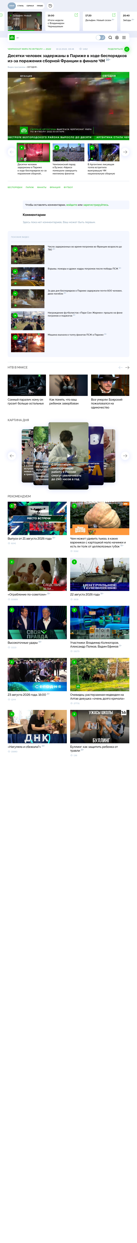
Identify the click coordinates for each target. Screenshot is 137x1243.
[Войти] (117, 37)
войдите (71, 204)
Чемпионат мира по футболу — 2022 (29, 49)
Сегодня (32, 67)
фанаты (41, 187)
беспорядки (15, 187)
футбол (68, 187)
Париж (30, 187)
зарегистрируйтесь (95, 204)
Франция (55, 187)
